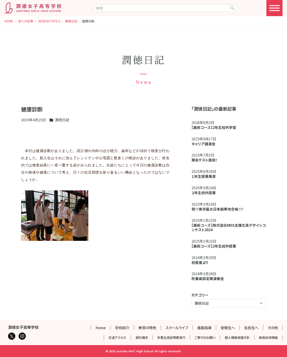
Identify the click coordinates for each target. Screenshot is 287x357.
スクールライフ (176, 327)
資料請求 (141, 337)
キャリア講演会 (203, 143)
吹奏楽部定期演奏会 (207, 278)
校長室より (199, 262)
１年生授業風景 (203, 176)
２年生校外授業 (205, 192)
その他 (273, 327)
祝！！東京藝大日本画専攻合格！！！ (217, 209)
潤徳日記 (71, 21)
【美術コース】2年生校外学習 (215, 127)
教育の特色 (147, 327)
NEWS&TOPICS (49, 21)
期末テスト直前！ (204, 160)
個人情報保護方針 (237, 337)
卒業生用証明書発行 (171, 337)
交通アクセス (117, 337)
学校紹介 (122, 327)
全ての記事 (25, 21)
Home (101, 327)
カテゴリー (199, 295)
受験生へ (228, 327)
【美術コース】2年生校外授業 (213, 246)
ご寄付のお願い (205, 337)
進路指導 (204, 327)
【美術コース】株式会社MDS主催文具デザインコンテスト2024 (228, 227)
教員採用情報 (268, 337)
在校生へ (251, 327)
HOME (8, 21)
